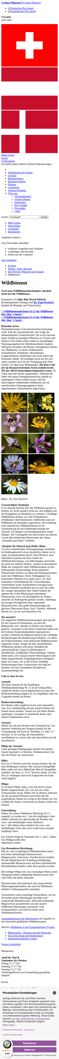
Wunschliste (14, 225)
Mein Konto (14, 222)
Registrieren (14, 231)
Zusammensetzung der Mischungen (19, 918)
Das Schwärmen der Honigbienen (25, 935)
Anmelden (13, 228)
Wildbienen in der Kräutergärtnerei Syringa (32, 927)
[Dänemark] (29, 152)
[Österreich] (29, 109)
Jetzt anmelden (9, 260)
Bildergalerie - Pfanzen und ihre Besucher (29, 932)
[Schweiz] (29, 65)
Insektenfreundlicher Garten (22, 938)
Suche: (4, 217)
